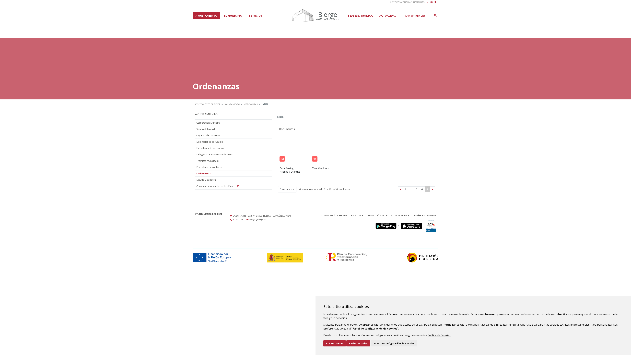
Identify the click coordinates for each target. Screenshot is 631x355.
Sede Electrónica (360, 15)
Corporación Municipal (208, 122)
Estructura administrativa (210, 148)
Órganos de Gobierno (208, 135)
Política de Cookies (439, 335)
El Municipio (233, 15)
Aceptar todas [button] (334, 343)
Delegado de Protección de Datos (215, 154)
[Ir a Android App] (386, 225)
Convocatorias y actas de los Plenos (216, 186)
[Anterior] (400, 189)
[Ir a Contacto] (431, 2)
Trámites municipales (208, 160)
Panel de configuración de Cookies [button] (394, 343)
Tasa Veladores (320, 168)
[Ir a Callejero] (435, 2)
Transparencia (414, 15)
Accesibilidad (402, 215)
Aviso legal (357, 215)
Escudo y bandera (206, 179)
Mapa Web (342, 215)
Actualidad (387, 15)
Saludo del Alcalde (206, 129)
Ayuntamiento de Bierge (207, 104)
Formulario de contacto (209, 167)
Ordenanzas (250, 104)
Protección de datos (380, 215)
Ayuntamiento (206, 15)
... (411, 189)
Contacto (327, 215)
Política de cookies (425, 215)
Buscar (435, 15)
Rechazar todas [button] (358, 343)
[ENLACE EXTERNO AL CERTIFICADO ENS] (431, 225)
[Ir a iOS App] (412, 225)
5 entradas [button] (286, 189)
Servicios (255, 15)
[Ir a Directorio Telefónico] (428, 2)
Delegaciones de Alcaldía (209, 141)
